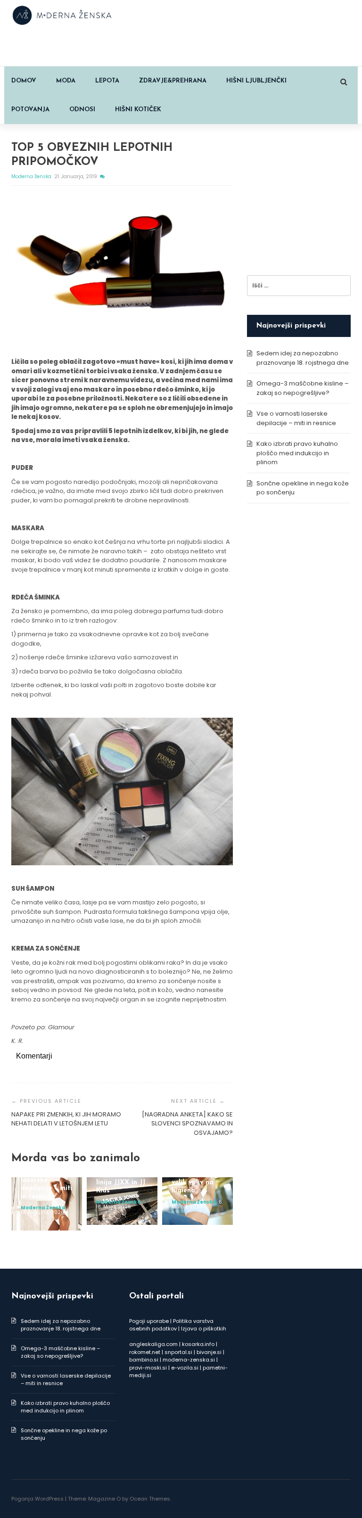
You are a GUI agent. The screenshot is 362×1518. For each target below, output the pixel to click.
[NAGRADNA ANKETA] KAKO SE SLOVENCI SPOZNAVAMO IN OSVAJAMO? (187, 1123)
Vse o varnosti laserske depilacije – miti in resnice (296, 418)
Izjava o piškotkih (203, 1328)
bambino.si (143, 1359)
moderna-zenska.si (189, 1359)
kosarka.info (198, 1344)
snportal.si (178, 1352)
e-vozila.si (184, 1367)
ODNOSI (82, 110)
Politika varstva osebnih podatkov (171, 1325)
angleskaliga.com (153, 1344)
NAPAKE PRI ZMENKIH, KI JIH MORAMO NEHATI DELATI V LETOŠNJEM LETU (66, 1119)
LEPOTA (107, 81)
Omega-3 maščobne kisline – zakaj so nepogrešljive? (302, 388)
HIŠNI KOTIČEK (138, 110)
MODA (65, 81)
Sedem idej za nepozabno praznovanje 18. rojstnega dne (302, 358)
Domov (23, 81)
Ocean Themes (150, 1498)
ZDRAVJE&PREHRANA (172, 81)
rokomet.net (144, 1352)
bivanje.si (209, 1352)
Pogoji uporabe (149, 1321)
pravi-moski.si (148, 1367)
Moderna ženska (32, 176)
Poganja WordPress (37, 1498)
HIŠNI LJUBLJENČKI (256, 81)
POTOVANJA (30, 110)
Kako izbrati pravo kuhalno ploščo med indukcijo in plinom (297, 453)
